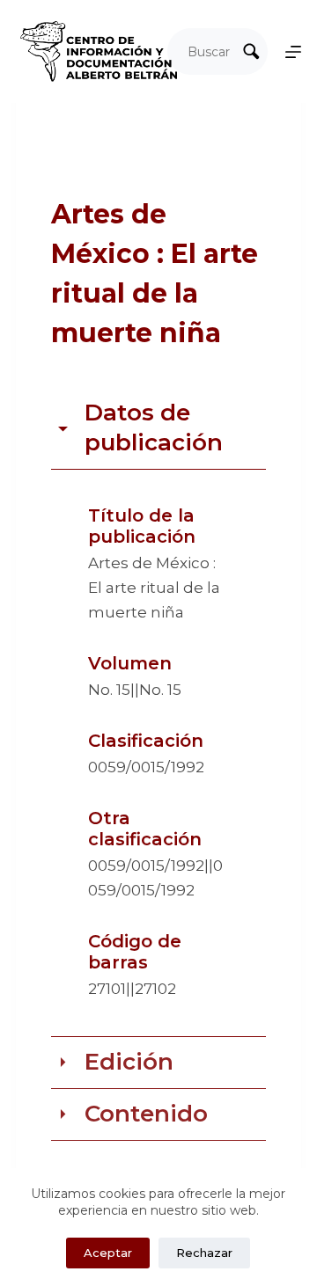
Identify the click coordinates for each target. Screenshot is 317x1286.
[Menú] (293, 52)
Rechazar (204, 1253)
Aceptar (108, 1253)
